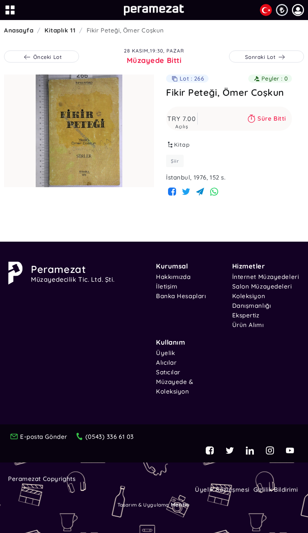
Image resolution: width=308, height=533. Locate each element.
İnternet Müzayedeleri (265, 277)
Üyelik (165, 353)
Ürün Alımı (248, 325)
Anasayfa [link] (18, 30)
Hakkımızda (173, 277)
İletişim (166, 286)
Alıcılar (166, 362)
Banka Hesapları (181, 296)
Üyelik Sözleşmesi (222, 489)
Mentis (179, 504)
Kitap (182, 144)
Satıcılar (168, 372)
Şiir (175, 161)
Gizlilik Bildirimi (275, 489)
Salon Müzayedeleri (262, 286)
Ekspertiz (245, 315)
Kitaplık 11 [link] (60, 30)
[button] (298, 10)
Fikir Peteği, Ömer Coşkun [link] (125, 30)
